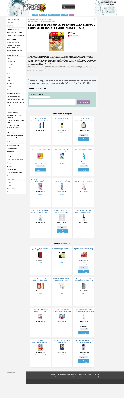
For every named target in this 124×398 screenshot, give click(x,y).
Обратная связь (49, 377)
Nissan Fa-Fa (84, 324)
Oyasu (62, 163)
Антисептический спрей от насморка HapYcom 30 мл (62, 180)
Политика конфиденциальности (89, 377)
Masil (83, 293)
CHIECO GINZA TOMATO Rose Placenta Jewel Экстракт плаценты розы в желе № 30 (62, 280)
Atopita (40, 194)
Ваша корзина (69, 6)
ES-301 (62, 262)
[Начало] (34, 11)
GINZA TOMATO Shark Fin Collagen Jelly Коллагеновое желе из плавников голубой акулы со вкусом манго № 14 (40, 250)
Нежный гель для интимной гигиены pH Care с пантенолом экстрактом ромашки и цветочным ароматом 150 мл (83, 182)
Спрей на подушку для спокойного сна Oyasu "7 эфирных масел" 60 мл (62, 150)
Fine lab (62, 354)
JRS (83, 194)
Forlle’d (62, 225)
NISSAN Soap (74, 35)
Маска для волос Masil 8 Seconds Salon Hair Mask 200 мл (83, 279)
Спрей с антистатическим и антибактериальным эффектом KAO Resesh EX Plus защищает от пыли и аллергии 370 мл (40, 213)
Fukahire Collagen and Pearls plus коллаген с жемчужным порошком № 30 (40, 280)
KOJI (84, 355)
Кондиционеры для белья (47, 21)
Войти (71, 14)
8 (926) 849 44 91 (110, 4)
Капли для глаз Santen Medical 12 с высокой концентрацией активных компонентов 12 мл (83, 249)
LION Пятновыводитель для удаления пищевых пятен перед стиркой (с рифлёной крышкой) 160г (83, 151)
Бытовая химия (47, 19)
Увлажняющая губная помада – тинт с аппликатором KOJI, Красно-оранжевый (84, 342)
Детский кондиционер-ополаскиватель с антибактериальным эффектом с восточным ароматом (62, 120)
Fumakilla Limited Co (40, 163)
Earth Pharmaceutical (40, 355)
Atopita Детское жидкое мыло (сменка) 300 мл (40, 180)
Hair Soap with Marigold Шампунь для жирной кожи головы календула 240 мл (83, 120)
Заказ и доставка (54, 14)
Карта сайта (102, 377)
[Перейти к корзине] (63, 8)
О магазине (43, 14)
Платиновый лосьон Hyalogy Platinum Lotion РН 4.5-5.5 (62, 211)
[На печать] (95, 19)
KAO (40, 225)
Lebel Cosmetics (84, 132)
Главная (35, 14)
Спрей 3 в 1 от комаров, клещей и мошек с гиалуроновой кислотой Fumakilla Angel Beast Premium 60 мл (40, 151)
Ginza (40, 262)
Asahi (40, 324)
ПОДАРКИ (10, 26)
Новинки (10, 23)
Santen (83, 262)
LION (83, 163)
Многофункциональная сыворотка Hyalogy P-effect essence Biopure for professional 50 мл (84, 213)
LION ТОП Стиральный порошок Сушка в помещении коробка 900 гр (62, 311)
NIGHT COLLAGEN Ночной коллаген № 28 (62, 341)
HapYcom (62, 194)
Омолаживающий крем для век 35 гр (62, 249)
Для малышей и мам (34, 19)
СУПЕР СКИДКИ (12, 19)
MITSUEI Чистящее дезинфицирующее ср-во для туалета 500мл (40, 120)
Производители (11, 192)
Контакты (64, 14)
